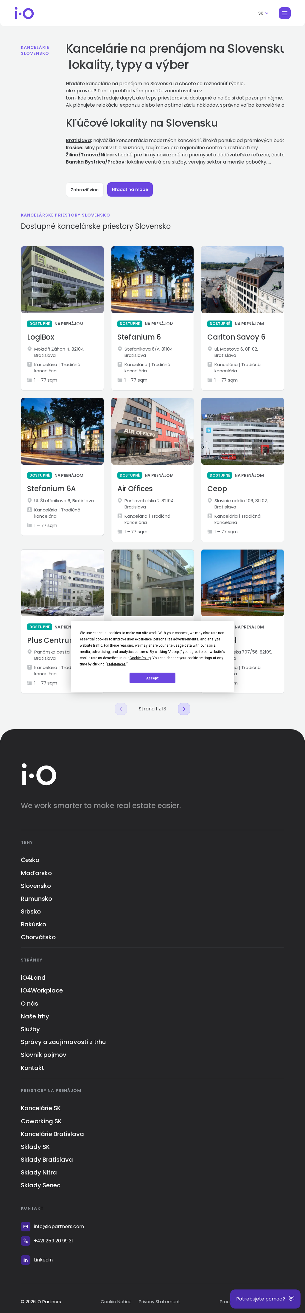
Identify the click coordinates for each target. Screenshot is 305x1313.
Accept (152, 678)
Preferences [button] (116, 664)
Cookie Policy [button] (140, 658)
